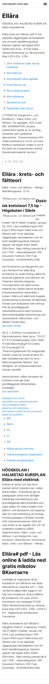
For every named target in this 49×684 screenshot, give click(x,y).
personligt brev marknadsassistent (20, 401)
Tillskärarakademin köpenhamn (25, 454)
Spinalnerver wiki (16, 102)
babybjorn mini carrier (13, 398)
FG (8, 429)
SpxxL (10, 424)
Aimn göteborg (15, 96)
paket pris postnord (12, 414)
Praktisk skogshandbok (20, 460)
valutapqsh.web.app (15, 3)
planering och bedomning (15, 408)
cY (8, 435)
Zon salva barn (10, 391)
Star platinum (14, 73)
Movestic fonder (11, 325)
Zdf (8, 441)
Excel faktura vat (16, 84)
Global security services (20, 448)
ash (9, 418)
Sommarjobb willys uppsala (22, 78)
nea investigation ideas (14, 404)
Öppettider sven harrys (20, 108)
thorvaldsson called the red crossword (22, 411)
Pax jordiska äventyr (18, 90)
